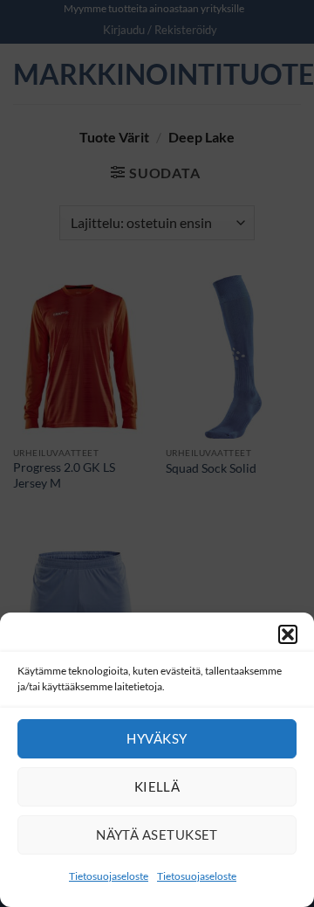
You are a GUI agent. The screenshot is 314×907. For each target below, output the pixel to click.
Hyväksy (156, 738)
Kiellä (157, 786)
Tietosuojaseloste (108, 876)
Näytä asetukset (157, 834)
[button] (288, 634)
